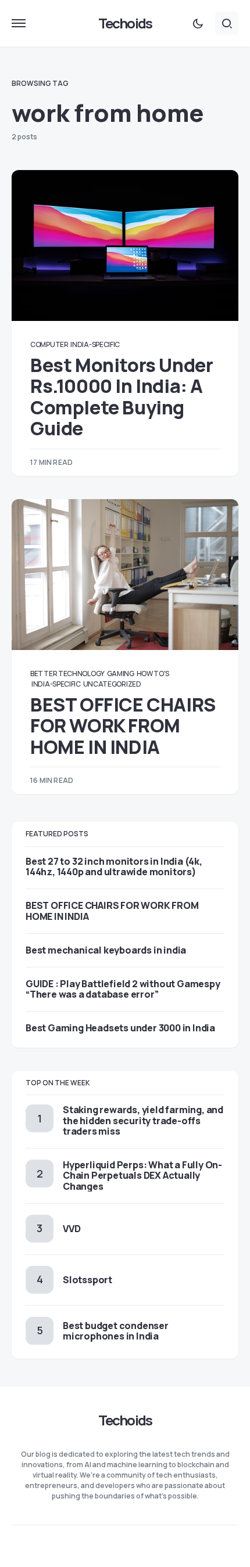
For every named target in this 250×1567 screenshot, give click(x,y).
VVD (71, 1228)
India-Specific (95, 344)
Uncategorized (112, 684)
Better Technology (67, 673)
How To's (153, 673)
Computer (49, 344)
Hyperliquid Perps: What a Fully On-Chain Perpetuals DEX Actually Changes (142, 1175)
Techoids (125, 23)
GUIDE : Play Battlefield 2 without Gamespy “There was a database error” (123, 989)
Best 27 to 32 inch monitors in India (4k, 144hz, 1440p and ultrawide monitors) (114, 866)
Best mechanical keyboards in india (106, 950)
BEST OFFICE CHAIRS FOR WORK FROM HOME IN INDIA (123, 726)
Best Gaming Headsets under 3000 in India (120, 1027)
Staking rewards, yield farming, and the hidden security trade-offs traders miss (143, 1120)
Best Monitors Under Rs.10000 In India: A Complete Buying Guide (121, 396)
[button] (18, 23)
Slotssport (87, 1279)
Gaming (120, 673)
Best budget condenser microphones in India (116, 1330)
